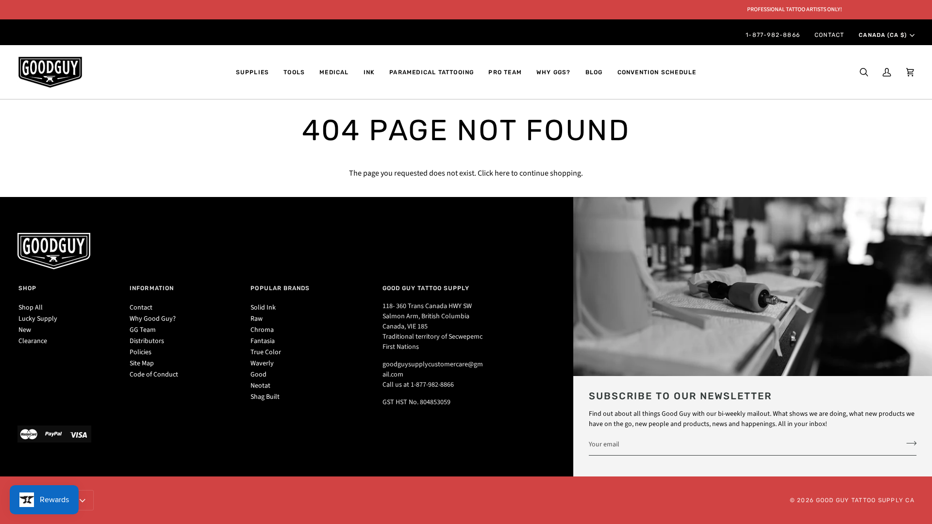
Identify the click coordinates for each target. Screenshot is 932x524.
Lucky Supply (37, 319)
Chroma (262, 330)
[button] (253, 72)
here (502, 173)
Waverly (262, 363)
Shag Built (265, 397)
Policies (140, 352)
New (24, 330)
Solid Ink (263, 307)
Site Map (142, 363)
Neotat (260, 386)
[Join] (908, 443)
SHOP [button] (27, 288)
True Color (265, 352)
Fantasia (262, 341)
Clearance (32, 341)
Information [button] (152, 288)
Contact (141, 307)
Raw (256, 319)
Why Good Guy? (153, 319)
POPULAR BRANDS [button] (280, 288)
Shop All (30, 307)
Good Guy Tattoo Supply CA (865, 500)
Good (258, 374)
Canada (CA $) (882, 35)
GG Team (143, 330)
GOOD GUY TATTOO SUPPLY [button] (426, 288)
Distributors (147, 341)
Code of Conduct (154, 374)
